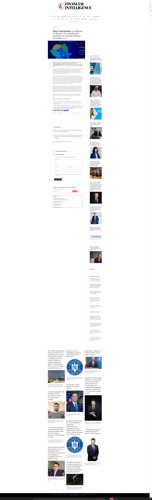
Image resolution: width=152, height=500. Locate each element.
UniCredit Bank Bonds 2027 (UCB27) (59, 201)
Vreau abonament (69, 14)
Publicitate (92, 494)
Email (71, 166)
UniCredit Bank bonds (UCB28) (59, 204)
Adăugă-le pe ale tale (69, 151)
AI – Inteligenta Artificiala (95, 16)
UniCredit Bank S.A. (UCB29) (58, 207)
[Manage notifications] (150, 498)
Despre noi (56, 494)
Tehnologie (89, 16)
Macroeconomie (63, 16)
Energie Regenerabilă (56, 444)
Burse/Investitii (75, 16)
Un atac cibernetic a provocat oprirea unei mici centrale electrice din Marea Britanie (95, 306)
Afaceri (55, 16)
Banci (80, 16)
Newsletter (70, 494)
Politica (59, 16)
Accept (112, 498)
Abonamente (66, 494)
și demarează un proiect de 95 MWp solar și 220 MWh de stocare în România (95, 292)
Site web (56, 170)
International (69, 16)
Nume (56, 166)
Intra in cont (75, 14)
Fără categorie (90, 467)
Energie (83, 16)
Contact (89, 494)
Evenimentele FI (80, 14)
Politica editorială (75, 494)
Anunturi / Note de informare (73, 21)
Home (51, 16)
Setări (116, 498)
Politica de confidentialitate (82, 494)
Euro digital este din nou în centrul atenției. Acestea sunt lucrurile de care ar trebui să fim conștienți (95, 279)
